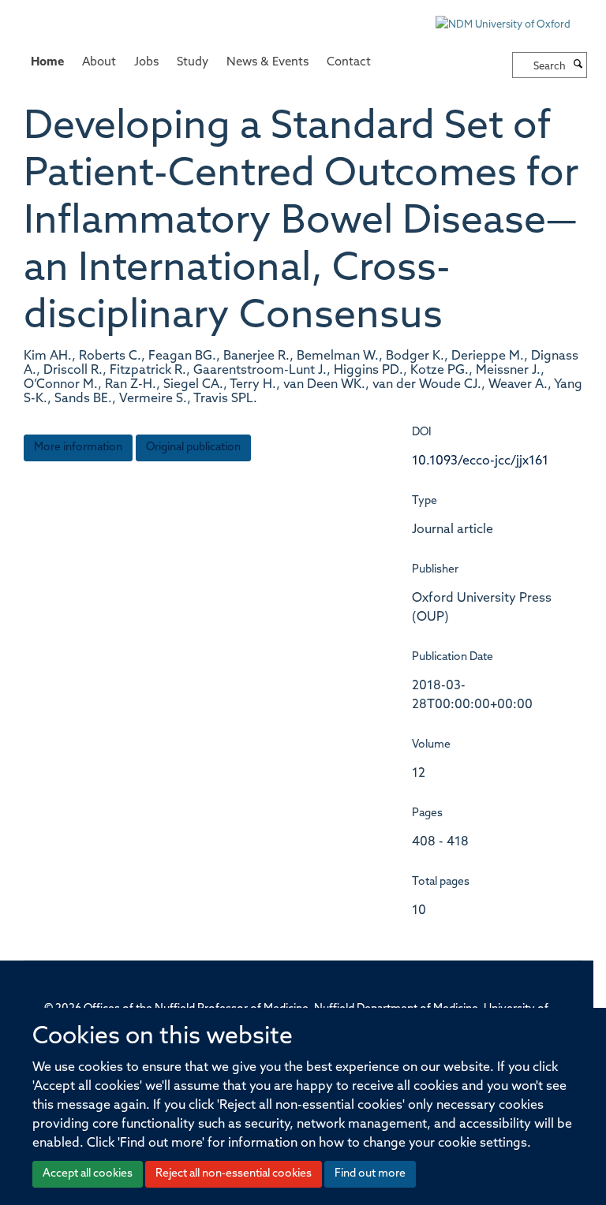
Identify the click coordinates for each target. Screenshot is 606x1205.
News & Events (267, 63)
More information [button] (78, 447)
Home (47, 63)
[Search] (578, 65)
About (99, 63)
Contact (349, 63)
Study (192, 63)
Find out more (370, 1174)
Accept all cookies (88, 1174)
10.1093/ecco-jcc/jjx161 (480, 461)
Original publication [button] (193, 447)
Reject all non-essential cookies (233, 1174)
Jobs (146, 63)
